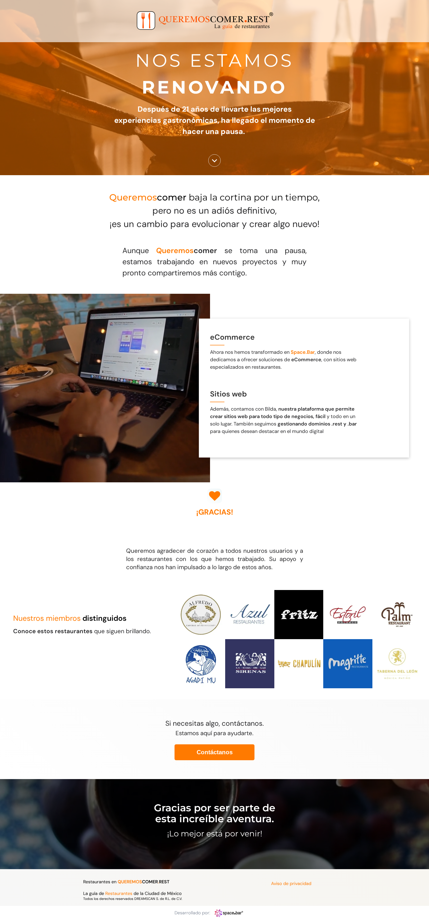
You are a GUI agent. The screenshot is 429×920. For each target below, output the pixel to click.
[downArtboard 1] (214, 165)
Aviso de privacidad (291, 884)
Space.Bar (303, 352)
